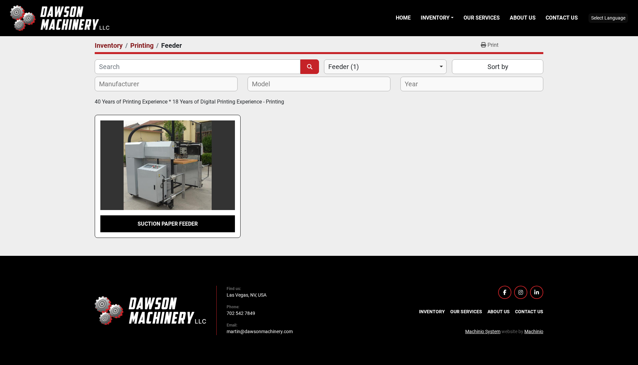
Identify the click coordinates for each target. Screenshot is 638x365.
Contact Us (562, 18)
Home (403, 18)
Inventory (435, 18)
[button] (437, 18)
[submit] (309, 66)
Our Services (482, 18)
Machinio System (482, 331)
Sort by (497, 67)
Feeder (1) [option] (343, 67)
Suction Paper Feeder (168, 224)
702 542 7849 (241, 313)
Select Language (608, 18)
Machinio (533, 331)
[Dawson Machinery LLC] (150, 310)
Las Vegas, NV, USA (246, 295)
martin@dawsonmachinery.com (260, 331)
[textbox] (123, 84)
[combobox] (385, 66)
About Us (523, 18)
